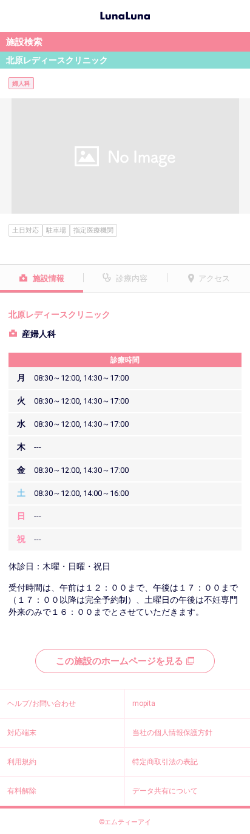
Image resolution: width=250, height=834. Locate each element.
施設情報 (48, 278)
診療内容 (131, 278)
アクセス (214, 278)
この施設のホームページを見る (119, 661)
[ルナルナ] (125, 14)
